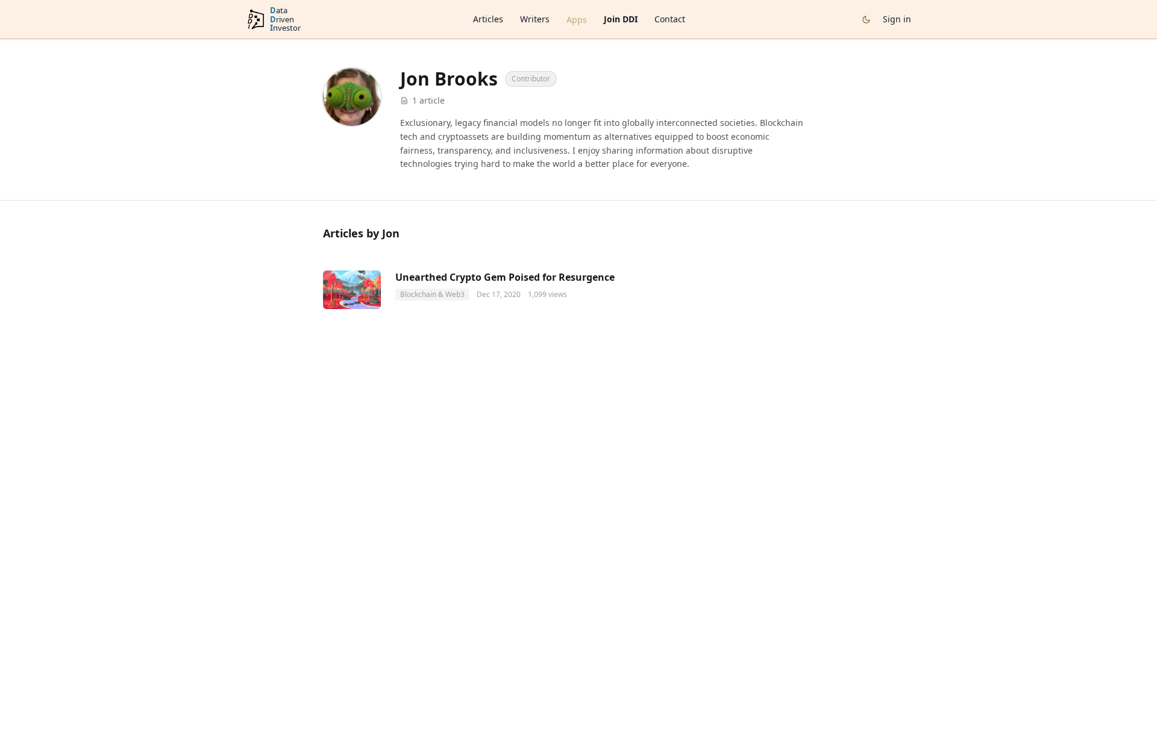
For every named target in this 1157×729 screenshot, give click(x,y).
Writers (535, 19)
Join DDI (621, 19)
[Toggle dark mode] (866, 19)
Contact (669, 19)
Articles (488, 19)
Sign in (897, 19)
